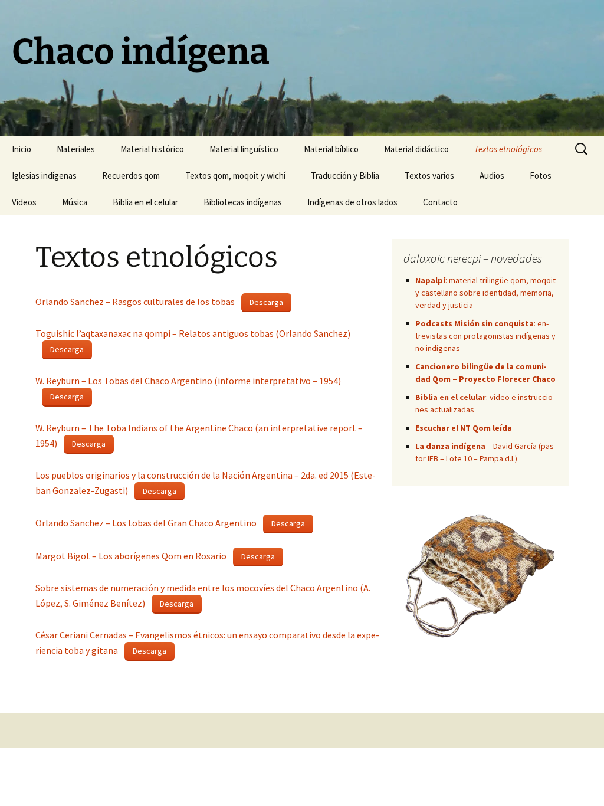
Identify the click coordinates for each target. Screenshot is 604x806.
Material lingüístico (243, 149)
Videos (24, 202)
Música (74, 202)
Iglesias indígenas (44, 175)
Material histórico (152, 149)
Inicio (21, 149)
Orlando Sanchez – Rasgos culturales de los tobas (135, 301)
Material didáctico (416, 149)
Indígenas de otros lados (352, 202)
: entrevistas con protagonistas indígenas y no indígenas (485, 335)
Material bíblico (331, 149)
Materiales (76, 149)
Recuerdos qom (131, 175)
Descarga (266, 302)
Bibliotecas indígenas (242, 202)
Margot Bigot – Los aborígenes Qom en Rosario (130, 556)
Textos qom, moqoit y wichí (235, 175)
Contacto (440, 202)
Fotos (541, 175)
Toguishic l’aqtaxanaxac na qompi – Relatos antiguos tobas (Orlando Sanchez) (192, 333)
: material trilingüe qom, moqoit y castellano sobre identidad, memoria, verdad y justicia (485, 292)
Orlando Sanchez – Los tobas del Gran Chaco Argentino (146, 523)
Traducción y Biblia (345, 175)
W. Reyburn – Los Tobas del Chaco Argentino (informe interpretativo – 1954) (188, 380)
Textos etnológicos (508, 149)
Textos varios (429, 175)
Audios (492, 175)
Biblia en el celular (145, 202)
